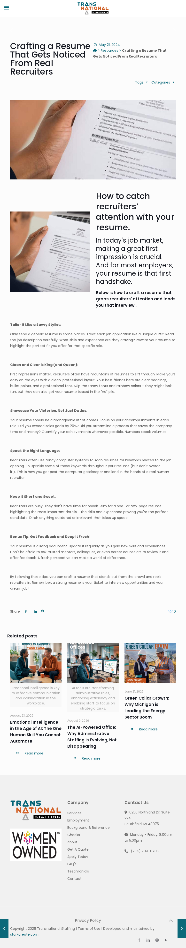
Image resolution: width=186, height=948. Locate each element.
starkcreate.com (24, 934)
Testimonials (78, 871)
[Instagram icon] (157, 940)
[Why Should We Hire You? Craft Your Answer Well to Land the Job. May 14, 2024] (4, 928)
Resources (109, 50)
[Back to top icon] (171, 920)
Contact (74, 878)
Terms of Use (89, 928)
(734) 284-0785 (145, 851)
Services (74, 813)
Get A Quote (78, 849)
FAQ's (72, 864)
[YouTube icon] (166, 940)
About (72, 842)
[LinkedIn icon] (148, 940)
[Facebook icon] (139, 940)
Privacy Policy (88, 920)
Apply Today (77, 856)
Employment (78, 820)
